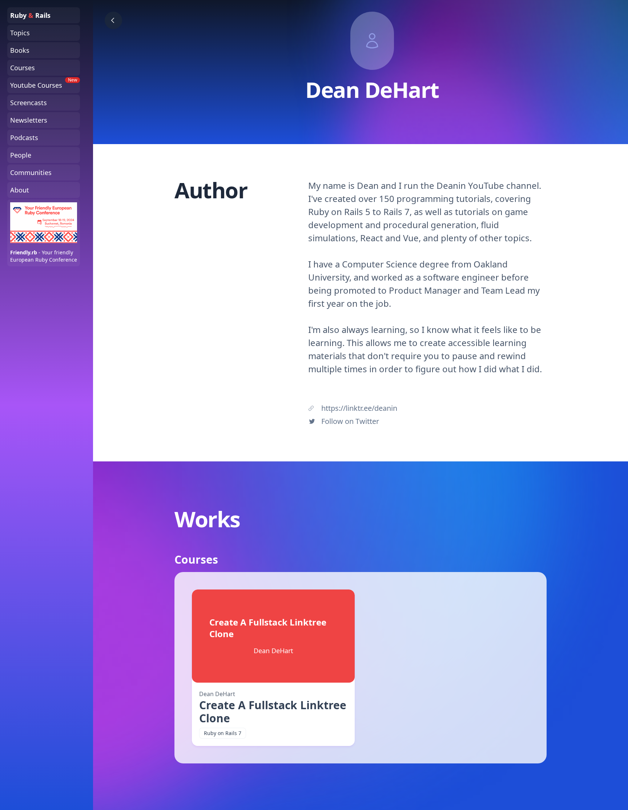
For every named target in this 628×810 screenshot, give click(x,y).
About (19, 190)
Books (19, 50)
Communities (31, 172)
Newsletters (28, 120)
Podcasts (24, 137)
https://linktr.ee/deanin (359, 408)
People (20, 155)
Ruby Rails (30, 15)
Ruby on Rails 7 (222, 733)
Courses (22, 67)
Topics (20, 32)
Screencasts (28, 102)
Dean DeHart (217, 694)
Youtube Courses (43, 83)
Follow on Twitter (350, 421)
